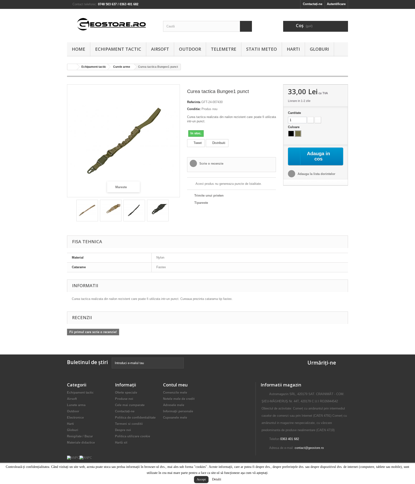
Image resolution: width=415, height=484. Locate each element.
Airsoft (160, 49)
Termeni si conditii (129, 424)
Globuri (319, 49)
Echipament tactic (118, 49)
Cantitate (294, 113)
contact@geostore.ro (309, 448)
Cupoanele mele (175, 417)
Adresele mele (173, 405)
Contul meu (175, 385)
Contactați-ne (312, 4)
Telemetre (223, 49)
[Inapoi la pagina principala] (72, 67)
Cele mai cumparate (130, 405)
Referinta (193, 102)
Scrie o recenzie (210, 163)
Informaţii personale (178, 411)
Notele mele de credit (179, 399)
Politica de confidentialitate (135, 417)
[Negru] (291, 133)
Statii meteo (261, 49)
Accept (201, 479)
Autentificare (336, 4)
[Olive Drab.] (298, 133)
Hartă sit (121, 442)
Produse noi (124, 399)
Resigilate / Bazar (80, 436)
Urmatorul (173, 211)
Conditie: (194, 109)
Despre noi (123, 430)
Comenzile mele (175, 392)
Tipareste (201, 203)
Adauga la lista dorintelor (316, 174)
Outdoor (190, 49)
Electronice (75, 417)
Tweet (197, 143)
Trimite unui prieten (209, 195)
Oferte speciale (126, 392)
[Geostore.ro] (111, 24)
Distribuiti (218, 143)
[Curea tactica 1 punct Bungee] (87, 210)
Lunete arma (76, 405)
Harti (293, 49)
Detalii (216, 479)
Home (78, 49)
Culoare (294, 127)
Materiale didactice (81, 442)
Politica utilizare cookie (132, 436)
